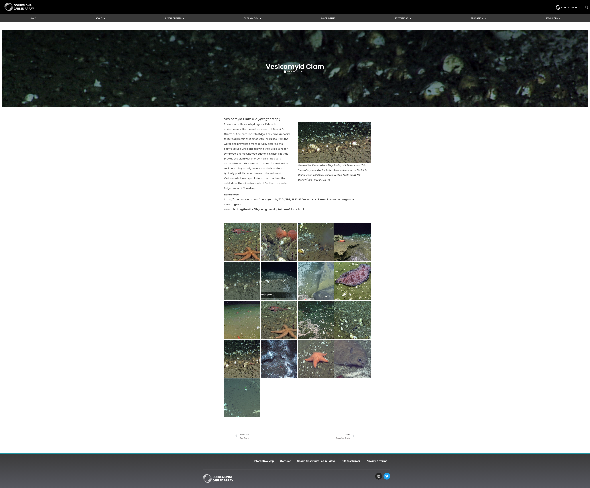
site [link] (268, 326)
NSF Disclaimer (351, 461)
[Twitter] (387, 476)
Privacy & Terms (376, 461)
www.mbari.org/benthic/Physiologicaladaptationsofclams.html (264, 209)
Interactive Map (264, 461)
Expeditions (401, 18)
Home (33, 18)
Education (477, 18)
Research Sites (173, 18)
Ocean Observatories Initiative (316, 461)
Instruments (328, 18)
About (99, 18)
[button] (586, 7)
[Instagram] (378, 476)
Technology (251, 18)
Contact (285, 461)
